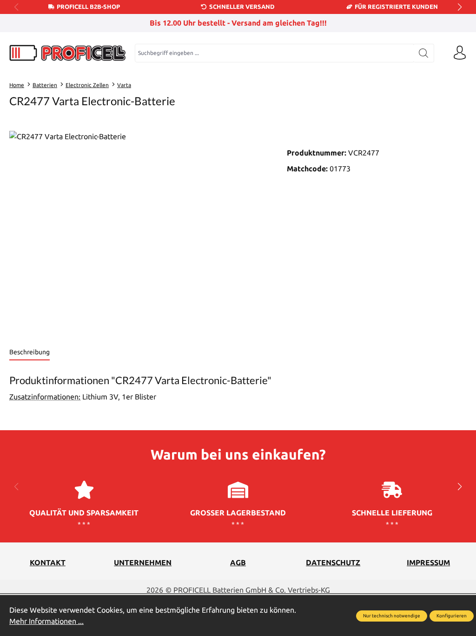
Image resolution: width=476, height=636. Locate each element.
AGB (238, 562)
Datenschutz (333, 562)
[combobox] (274, 53)
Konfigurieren (451, 615)
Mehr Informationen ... (46, 621)
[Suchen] (423, 53)
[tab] (29, 352)
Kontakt (48, 562)
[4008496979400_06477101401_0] (138, 231)
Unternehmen (143, 562)
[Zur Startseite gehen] (67, 53)
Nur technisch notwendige (391, 615)
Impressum (428, 562)
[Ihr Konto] (460, 53)
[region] (139, 231)
